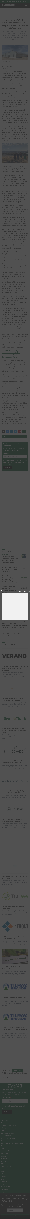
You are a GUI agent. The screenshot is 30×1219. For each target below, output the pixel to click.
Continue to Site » (24, 591)
